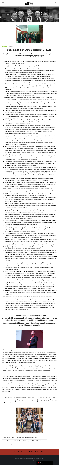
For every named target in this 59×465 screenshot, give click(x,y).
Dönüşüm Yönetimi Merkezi (29, 460)
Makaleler (31, 452)
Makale (21, 15)
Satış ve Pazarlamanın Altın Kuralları (12, 441)
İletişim (43, 452)
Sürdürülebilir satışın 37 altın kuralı (11, 444)
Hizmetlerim (24, 452)
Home (16, 15)
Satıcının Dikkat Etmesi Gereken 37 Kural (27, 437)
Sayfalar (37, 452)
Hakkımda (16, 452)
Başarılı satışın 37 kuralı (8, 437)
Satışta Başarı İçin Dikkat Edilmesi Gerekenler (34, 441)
